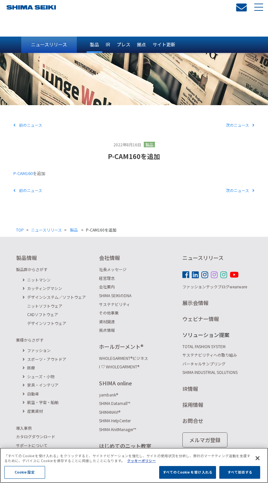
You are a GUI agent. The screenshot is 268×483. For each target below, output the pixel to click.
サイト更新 (164, 44)
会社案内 (107, 286)
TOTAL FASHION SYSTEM (204, 346)
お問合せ (192, 421)
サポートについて (31, 445)
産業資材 (35, 411)
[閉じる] (257, 458)
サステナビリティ (114, 304)
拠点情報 (107, 330)
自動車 (33, 393)
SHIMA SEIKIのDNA (115, 295)
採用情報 (192, 405)
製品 (94, 44)
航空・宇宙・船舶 (43, 402)
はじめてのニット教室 (125, 446)
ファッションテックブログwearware (214, 286)
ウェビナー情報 (200, 319)
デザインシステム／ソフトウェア (56, 297)
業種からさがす (29, 340)
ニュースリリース (49, 44)
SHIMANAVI (109, 412)
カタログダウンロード (35, 436)
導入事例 (24, 428)
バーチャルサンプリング (204, 363)
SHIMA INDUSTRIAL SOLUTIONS (210, 372)
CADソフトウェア (42, 314)
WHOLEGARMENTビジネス (123, 358)
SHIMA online (115, 383)
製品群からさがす (31, 269)
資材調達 (107, 321)
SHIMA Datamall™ (114, 403)
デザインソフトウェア (46, 323)
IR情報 (190, 389)
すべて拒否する (240, 472)
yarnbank (108, 394)
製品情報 (26, 258)
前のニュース (30, 125)
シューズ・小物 (40, 376)
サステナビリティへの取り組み (209, 355)
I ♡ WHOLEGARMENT (119, 366)
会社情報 (109, 258)
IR (108, 44)
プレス (123, 44)
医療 (31, 367)
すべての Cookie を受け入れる (187, 472)
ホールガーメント (121, 346)
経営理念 (107, 278)
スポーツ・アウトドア (46, 359)
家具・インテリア (43, 385)
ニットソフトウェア (44, 306)
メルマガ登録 (205, 440)
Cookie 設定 (25, 472)
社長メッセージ (112, 269)
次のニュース (237, 125)
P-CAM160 (23, 173)
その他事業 (109, 312)
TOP (20, 230)
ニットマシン (39, 279)
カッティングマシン (44, 288)
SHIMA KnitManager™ (117, 429)
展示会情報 (195, 303)
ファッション (39, 350)
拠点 (141, 44)
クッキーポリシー (141, 460)
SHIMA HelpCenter (115, 420)
